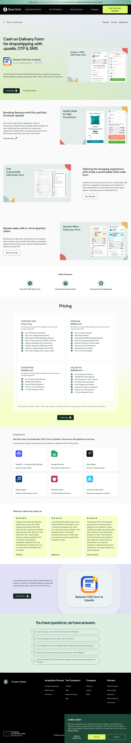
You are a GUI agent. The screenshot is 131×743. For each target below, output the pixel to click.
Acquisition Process (33, 9)
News (88, 694)
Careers (88, 690)
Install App (10, 91)
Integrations (123, 22)
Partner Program (112, 686)
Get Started (90, 196)
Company (95, 9)
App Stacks (111, 694)
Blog (67, 698)
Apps (67, 690)
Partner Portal (111, 690)
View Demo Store (29, 91)
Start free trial (12, 253)
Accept (96, 737)
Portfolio (68, 686)
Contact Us (48, 694)
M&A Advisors (49, 690)
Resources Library (71, 694)
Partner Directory (112, 698)
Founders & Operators (52, 686)
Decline (116, 737)
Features (105, 22)
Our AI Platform (55, 9)
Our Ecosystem (76, 9)
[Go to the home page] (12, 9)
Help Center (111, 702)
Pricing (113, 22)
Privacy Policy (73, 730)
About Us (89, 686)
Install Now (20, 596)
